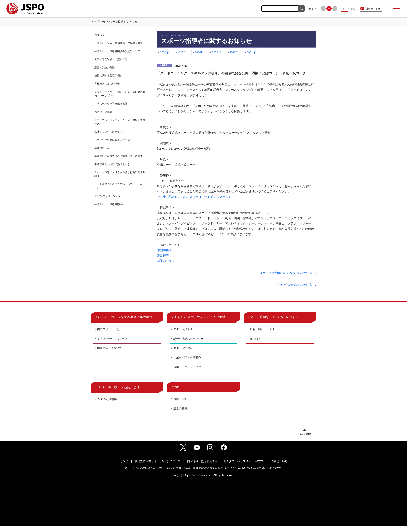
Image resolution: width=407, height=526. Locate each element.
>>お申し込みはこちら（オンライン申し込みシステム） (194, 196)
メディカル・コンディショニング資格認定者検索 (119, 121)
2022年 (234, 52)
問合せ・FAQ (373, 8)
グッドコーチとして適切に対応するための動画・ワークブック (119, 93)
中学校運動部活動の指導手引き (112, 164)
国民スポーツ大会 (108, 329)
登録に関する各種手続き (108, 75)
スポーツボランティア (187, 367)
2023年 (216, 52)
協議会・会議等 (103, 111)
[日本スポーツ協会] (25, 8)
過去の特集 (180, 408)
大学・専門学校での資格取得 (110, 59)
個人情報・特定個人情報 (202, 461)
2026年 (164, 52)
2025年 (181, 52)
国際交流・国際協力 (109, 348)
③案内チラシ (166, 260)
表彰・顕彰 (180, 399)
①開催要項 (164, 250)
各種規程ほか (102, 148)
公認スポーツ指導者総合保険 (110, 103)
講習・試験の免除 (104, 67)
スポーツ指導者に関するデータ (112, 139)
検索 (301, 8)
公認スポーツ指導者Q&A (108, 204)
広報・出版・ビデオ (262, 329)
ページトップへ (305, 432)
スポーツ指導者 (117, 21)
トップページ (98, 21)
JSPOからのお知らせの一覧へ (296, 284)
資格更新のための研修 (107, 83)
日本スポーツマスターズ (112, 338)
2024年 (199, 52)
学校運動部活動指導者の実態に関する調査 (118, 156)
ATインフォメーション (107, 196)
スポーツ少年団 (183, 329)
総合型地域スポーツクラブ (189, 338)
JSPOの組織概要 (107, 399)
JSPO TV (255, 338)
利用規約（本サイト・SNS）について (158, 461)
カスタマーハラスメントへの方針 (244, 461)
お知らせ (99, 35)
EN (353, 9)
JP (344, 9)
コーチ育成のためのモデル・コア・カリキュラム (119, 186)
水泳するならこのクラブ (108, 131)
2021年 (251, 52)
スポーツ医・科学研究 (187, 357)
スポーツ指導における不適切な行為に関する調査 (119, 174)
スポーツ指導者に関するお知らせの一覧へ (287, 273)
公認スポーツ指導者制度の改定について (117, 51)
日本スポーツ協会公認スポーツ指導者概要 (118, 43)
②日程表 (163, 255)
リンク (124, 461)
